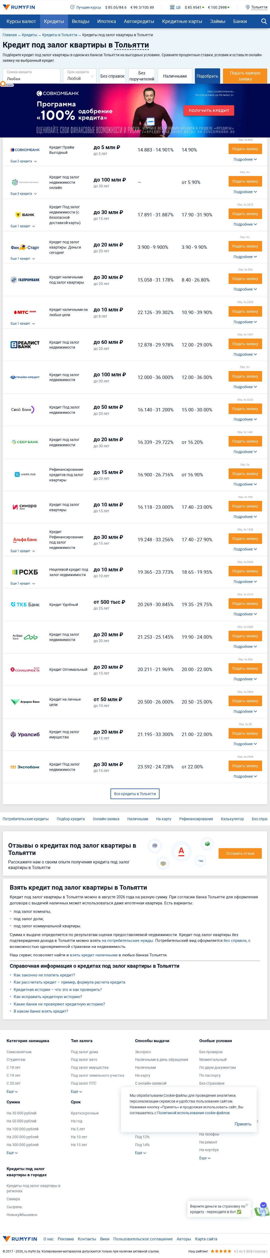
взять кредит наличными (94, 954)
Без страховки (211, 1083)
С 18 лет (14, 1067)
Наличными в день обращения (161, 1059)
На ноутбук (209, 1149)
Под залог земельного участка (97, 1075)
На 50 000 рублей (21, 1120)
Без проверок (211, 1051)
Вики (104, 1238)
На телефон (209, 1134)
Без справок (112, 76)
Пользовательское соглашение (143, 1238)
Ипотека (106, 21)
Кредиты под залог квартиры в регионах (33, 1188)
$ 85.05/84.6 (116, 7)
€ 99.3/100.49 (142, 7)
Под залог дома (84, 1051)
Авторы (184, 1238)
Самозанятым (19, 1051)
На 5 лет (78, 1128)
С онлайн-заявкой (150, 1083)
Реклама (66, 1238)
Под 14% (142, 1144)
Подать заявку (245, 148)
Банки (240, 21)
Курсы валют (21, 21)
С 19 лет (14, 1075)
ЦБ (178, 7)
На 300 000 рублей (22, 1144)
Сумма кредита (19, 71)
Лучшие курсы (88, 7)
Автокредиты (139, 21)
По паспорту (210, 1075)
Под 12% (142, 1136)
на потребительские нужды (127, 940)
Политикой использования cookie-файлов (193, 1112)
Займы (217, 21)
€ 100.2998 (217, 7)
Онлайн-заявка (106, 818)
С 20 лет (14, 1083)
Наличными (175, 76)
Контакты (87, 1238)
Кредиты (54, 21)
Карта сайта (206, 1238)
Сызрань (14, 1206)
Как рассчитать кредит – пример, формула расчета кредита (69, 982)
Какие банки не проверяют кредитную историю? (59, 1004)
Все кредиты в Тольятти (135, 793)
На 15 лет (79, 1144)
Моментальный (212, 1059)
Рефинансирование (196, 818)
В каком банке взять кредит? (41, 1011)
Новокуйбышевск (22, 1214)
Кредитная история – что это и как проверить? (58, 989)
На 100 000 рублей (22, 1128)
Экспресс (143, 1051)
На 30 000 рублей (21, 1112)
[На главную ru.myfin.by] (20, 1239)
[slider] (3, 83)
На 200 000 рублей (22, 1136)
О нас (49, 1238)
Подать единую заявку (245, 76)
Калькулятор (232, 818)
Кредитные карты (182, 21)
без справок (235, 940)
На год (76, 1120)
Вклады (80, 21)
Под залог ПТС (83, 1083)
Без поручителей (141, 76)
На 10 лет (79, 1136)
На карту (163, 818)
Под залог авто (84, 1059)
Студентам (16, 1059)
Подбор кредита (71, 818)
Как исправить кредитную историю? (48, 996)
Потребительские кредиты (26, 818)
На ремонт (208, 1142)
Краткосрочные (85, 1112)
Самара (13, 1198)
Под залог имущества (90, 1067)
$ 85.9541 (193, 7)
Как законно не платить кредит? (44, 974)
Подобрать (207, 76)
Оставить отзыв (240, 853)
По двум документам (217, 1067)
